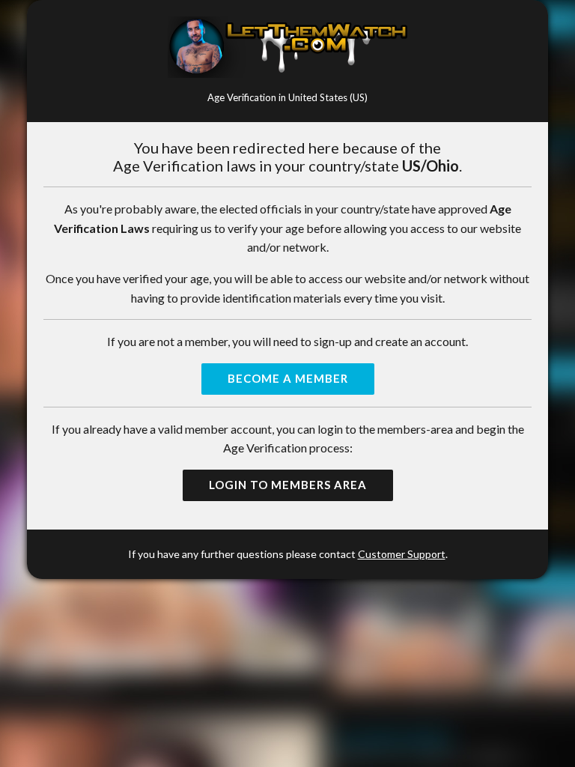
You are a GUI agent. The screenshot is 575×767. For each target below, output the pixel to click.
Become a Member (288, 378)
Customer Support (401, 554)
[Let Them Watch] (287, 47)
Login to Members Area (288, 484)
